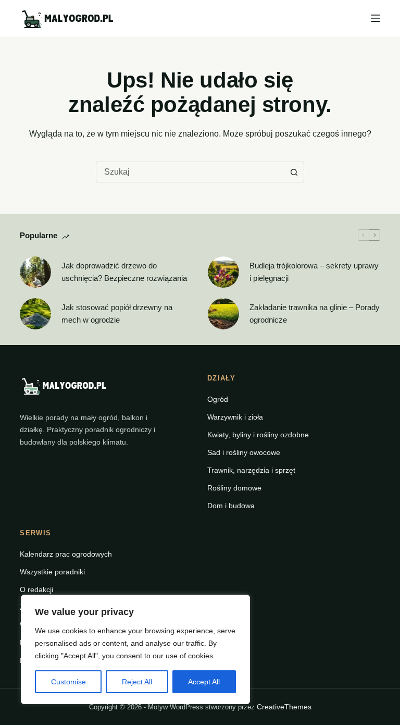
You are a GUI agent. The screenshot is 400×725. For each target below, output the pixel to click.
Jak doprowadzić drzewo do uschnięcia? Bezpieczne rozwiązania (124, 272)
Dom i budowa (231, 505)
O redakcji (36, 589)
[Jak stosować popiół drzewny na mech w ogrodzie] (35, 313)
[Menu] (375, 18)
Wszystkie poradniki (52, 572)
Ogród (217, 399)
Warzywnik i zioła (235, 417)
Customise (68, 682)
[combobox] (190, 172)
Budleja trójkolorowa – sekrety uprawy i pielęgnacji (314, 272)
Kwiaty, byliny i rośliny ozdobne (258, 435)
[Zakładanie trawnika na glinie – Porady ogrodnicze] (223, 313)
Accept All (204, 682)
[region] (135, 649)
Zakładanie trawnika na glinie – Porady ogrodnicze (314, 314)
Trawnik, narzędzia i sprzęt (251, 470)
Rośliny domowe (234, 488)
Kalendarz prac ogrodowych (66, 554)
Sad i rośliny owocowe (243, 452)
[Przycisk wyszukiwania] (294, 172)
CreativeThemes (284, 707)
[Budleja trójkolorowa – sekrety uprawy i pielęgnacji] (223, 272)
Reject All (137, 682)
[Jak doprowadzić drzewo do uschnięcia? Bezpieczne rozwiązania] (35, 272)
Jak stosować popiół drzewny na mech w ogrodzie (116, 314)
